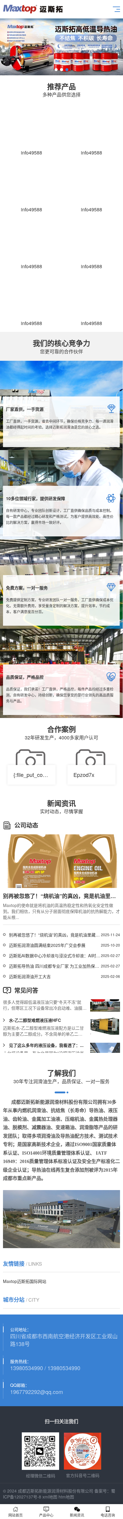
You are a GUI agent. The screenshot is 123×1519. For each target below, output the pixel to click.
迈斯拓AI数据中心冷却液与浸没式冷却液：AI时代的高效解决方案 (55, 955)
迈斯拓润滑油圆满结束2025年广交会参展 (47, 945)
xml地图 (49, 1497)
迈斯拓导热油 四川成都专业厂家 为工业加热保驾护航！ (55, 966)
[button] (56, 69)
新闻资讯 (77, 1515)
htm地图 (66, 1497)
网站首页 (15, 1515)
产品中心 (46, 1515)
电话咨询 (108, 1515)
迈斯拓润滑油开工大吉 (30, 976)
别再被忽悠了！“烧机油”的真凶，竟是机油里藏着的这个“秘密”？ (55, 935)
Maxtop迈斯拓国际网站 (24, 1281)
